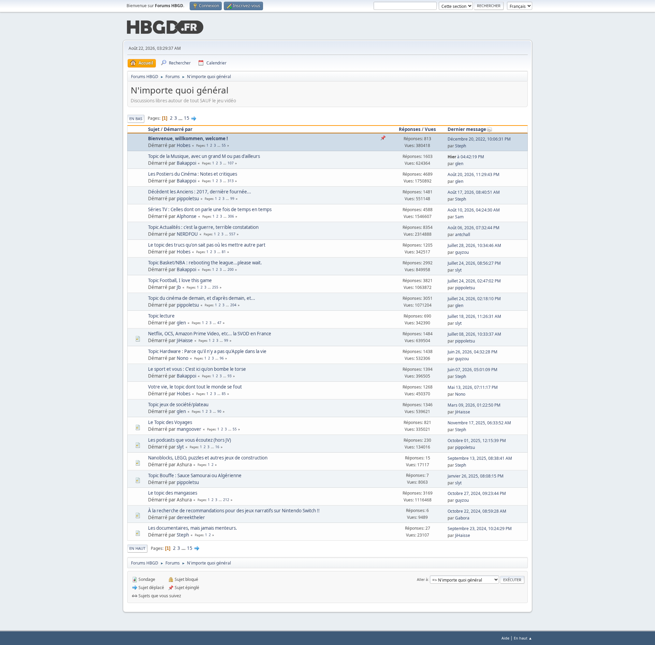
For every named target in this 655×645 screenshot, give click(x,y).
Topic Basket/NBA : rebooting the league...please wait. (205, 263)
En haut (137, 548)
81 (224, 251)
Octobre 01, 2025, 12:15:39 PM (477, 440)
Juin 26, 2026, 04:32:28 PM (472, 352)
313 (231, 180)
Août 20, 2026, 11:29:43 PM (473, 174)
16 (217, 446)
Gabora (462, 518)
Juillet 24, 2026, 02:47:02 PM (474, 281)
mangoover (189, 429)
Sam (459, 217)
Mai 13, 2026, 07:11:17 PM (473, 387)
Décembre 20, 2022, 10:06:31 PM (479, 139)
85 (224, 393)
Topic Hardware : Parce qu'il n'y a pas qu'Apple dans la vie (207, 351)
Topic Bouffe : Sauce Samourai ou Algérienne (195, 475)
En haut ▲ (523, 638)
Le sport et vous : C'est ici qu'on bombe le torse (197, 369)
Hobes (183, 145)
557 (232, 234)
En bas (135, 118)
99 (232, 198)
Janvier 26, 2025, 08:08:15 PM (476, 476)
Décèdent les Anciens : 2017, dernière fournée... (199, 192)
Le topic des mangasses (172, 493)
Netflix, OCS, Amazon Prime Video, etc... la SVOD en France (209, 334)
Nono (182, 358)
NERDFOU (187, 234)
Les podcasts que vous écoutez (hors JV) (189, 440)
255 (215, 287)
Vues (430, 129)
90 (219, 411)
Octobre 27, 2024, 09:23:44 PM (477, 493)
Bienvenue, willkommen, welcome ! (188, 138)
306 (231, 216)
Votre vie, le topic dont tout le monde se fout (195, 387)
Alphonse (186, 216)
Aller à (422, 579)
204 (233, 305)
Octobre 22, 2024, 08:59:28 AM (477, 511)
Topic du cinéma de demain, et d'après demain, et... (201, 298)
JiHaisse (185, 340)
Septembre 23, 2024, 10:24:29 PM (480, 528)
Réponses (410, 129)
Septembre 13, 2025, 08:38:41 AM (480, 458)
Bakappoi (186, 163)
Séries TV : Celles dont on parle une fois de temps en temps (210, 209)
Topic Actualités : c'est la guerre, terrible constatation (203, 227)
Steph (460, 146)
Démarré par (178, 129)
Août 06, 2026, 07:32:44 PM (473, 228)
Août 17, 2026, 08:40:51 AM (474, 192)
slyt (458, 270)
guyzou (462, 252)
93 (230, 375)
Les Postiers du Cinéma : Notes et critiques (192, 174)
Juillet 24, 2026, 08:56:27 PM (474, 263)
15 (186, 118)
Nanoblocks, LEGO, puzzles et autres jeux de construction (207, 458)
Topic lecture (161, 316)
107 (231, 163)
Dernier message (467, 129)
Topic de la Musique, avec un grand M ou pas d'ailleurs (204, 156)
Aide (505, 638)
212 (226, 499)
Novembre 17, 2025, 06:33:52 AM (479, 423)
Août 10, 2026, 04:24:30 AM (474, 210)
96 (222, 358)
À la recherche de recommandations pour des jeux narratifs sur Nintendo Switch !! (234, 511)
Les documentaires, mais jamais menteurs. (192, 528)
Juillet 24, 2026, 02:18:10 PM (474, 299)
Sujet (154, 129)
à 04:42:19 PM (466, 157)
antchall (462, 234)
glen (459, 163)
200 (231, 269)
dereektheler (191, 517)
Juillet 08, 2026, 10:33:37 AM (474, 334)
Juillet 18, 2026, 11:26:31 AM (474, 316)
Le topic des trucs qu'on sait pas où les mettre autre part (206, 245)
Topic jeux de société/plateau (178, 404)
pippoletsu (188, 198)
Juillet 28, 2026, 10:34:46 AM (474, 245)
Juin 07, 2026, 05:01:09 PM (472, 369)
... (181, 118)
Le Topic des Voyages (170, 422)
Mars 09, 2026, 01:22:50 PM (474, 405)
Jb (179, 287)
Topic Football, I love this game (180, 280)
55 (224, 145)
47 (219, 322)
